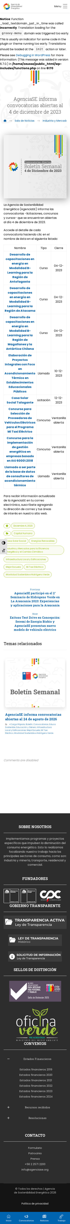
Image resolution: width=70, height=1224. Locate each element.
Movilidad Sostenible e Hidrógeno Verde (27, 574)
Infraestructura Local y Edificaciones (26, 559)
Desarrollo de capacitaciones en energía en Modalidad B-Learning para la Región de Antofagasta (20, 268)
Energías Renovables (43, 540)
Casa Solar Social (16, 540)
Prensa (35, 1159)
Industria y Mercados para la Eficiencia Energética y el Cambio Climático (27, 550)
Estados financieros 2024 (36, 1096)
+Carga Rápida (17, 724)
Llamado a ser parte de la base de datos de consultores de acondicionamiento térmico (19, 476)
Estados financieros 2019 (36, 1069)
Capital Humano (23, 533)
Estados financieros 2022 (36, 1086)
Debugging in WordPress (33, 55)
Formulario (35, 1148)
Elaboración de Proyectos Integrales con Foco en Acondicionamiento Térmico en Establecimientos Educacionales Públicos (19, 373)
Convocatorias (40, 724)
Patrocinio (35, 1153)
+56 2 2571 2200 (35, 1164)
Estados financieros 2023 (35, 1091)
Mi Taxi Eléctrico (34, 566)
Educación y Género (26, 727)
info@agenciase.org (35, 1169)
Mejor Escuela (13, 566)
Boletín (29, 724)
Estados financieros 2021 (36, 1080)
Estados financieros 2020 (35, 1075)
